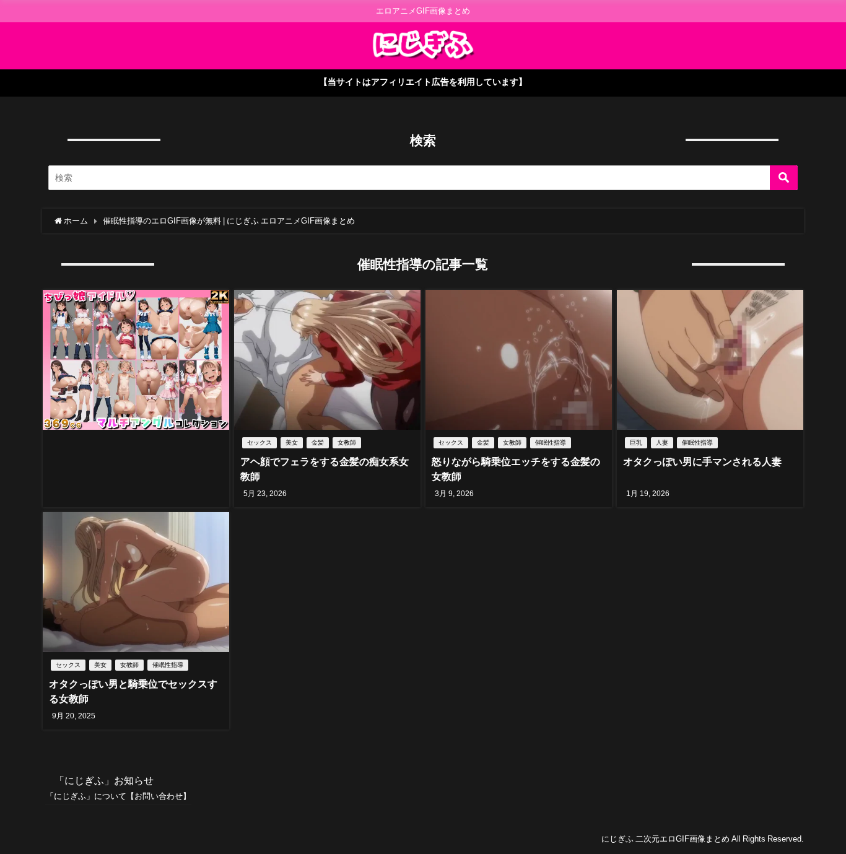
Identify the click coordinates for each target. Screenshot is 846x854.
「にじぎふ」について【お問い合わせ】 (118, 796)
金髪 (318, 442)
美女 (292, 442)
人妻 (662, 442)
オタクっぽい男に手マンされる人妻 (702, 461)
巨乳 (636, 442)
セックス (259, 442)
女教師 (347, 442)
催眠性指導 (550, 442)
